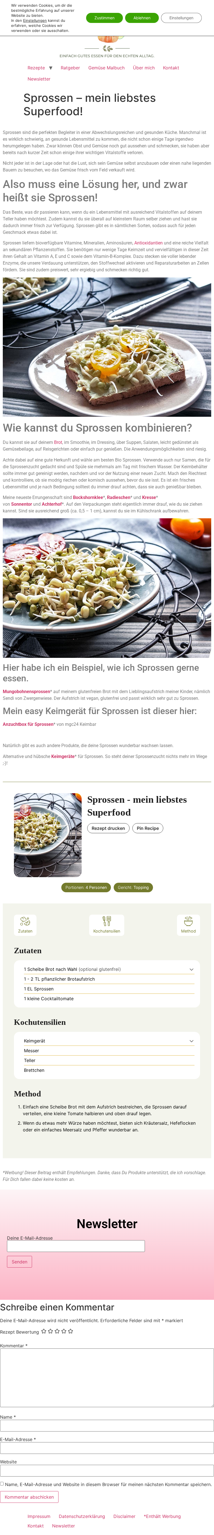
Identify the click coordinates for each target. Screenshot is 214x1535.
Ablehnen (141, 17)
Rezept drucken (108, 828)
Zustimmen (104, 17)
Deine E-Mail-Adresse (30, 1238)
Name (8, 1417)
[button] (191, 969)
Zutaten (25, 931)
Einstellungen (35, 20)
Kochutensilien (106, 931)
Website (8, 1461)
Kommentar (14, 1345)
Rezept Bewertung (19, 1332)
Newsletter (39, 79)
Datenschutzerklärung (82, 1516)
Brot (58, 442)
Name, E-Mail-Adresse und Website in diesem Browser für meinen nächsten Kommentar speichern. (108, 1484)
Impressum (39, 1516)
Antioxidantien (148, 243)
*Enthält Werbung (162, 1516)
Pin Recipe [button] (148, 828)
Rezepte (36, 67)
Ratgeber (70, 67)
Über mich (144, 67)
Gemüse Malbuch (106, 67)
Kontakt (171, 67)
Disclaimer (124, 1516)
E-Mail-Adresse (18, 1439)
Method (188, 931)
